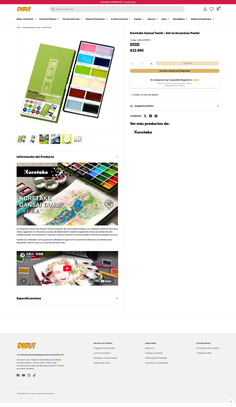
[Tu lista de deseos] (211, 9)
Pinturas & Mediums (48, 19)
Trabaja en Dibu (203, 353)
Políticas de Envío (101, 362)
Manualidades (179, 19)
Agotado (188, 63)
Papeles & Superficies (95, 19)
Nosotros (149, 348)
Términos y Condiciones (156, 362)
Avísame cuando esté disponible (174, 71)
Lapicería (151, 19)
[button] (218, 9)
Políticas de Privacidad (156, 358)
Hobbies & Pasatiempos (201, 19)
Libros (164, 19)
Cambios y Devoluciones (105, 358)
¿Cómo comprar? (102, 353)
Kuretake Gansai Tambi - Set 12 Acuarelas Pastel (37, 27)
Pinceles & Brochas (71, 19)
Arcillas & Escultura (119, 19)
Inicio (19, 27)
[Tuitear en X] (145, 116)
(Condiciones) (129, 2)
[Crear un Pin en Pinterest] (156, 116)
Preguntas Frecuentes (104, 348)
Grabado (137, 19)
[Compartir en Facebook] (150, 116)
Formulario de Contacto (207, 348)
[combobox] (117, 9)
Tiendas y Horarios (154, 353)
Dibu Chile (26, 393)
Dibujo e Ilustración (25, 19)
